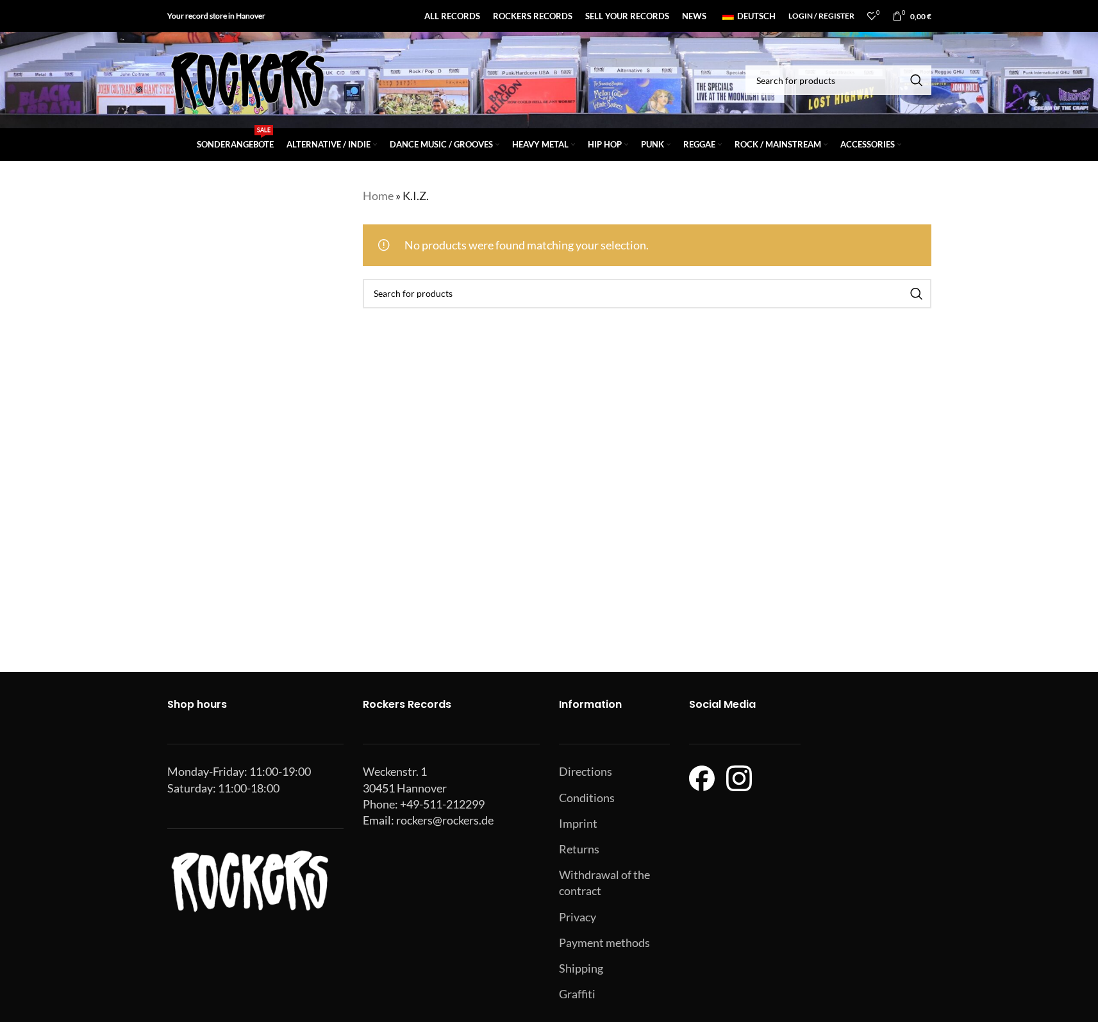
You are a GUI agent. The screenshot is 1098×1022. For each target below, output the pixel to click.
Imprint (578, 823)
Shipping (581, 968)
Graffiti (577, 994)
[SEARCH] (916, 80)
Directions (585, 771)
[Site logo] (247, 79)
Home (378, 195)
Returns (579, 849)
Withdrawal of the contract (604, 882)
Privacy (577, 917)
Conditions (587, 798)
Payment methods (604, 942)
